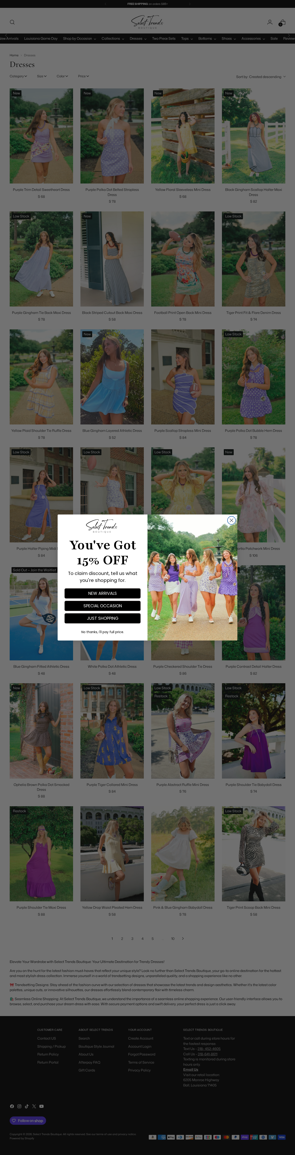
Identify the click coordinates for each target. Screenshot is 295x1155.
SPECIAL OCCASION (102, 606)
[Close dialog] (231, 520)
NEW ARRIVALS (102, 593)
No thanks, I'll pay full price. (102, 632)
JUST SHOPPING (102, 618)
